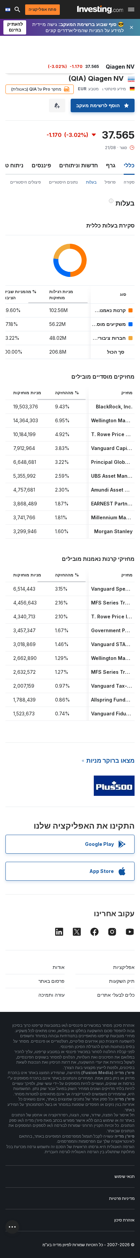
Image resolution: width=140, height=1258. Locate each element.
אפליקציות (124, 967)
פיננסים (41, 165)
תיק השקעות (122, 981)
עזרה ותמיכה (51, 995)
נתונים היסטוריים (63, 182)
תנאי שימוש (125, 1176)
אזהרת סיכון (124, 1220)
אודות (59, 967)
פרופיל (110, 182)
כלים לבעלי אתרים (116, 995)
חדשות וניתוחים (78, 165)
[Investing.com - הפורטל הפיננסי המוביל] (100, 9)
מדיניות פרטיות (122, 1198)
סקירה (129, 182)
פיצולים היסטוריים (25, 182)
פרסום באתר (51, 981)
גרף (111, 165)
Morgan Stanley (113, 531)
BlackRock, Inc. (114, 406)
